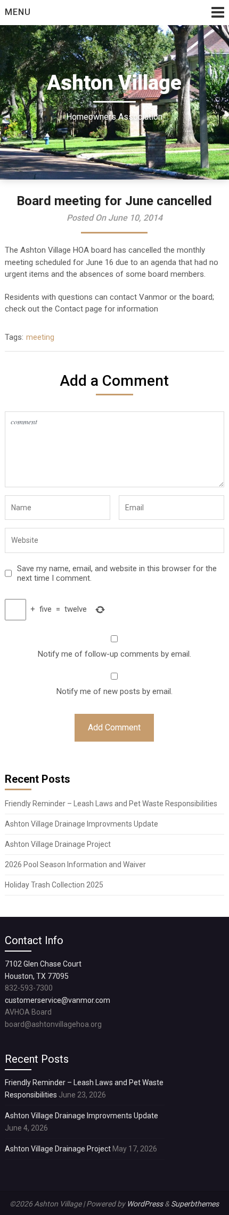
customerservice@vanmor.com (57, 1000)
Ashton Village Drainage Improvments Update (81, 824)
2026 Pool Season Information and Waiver (75, 864)
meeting (40, 337)
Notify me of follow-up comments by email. (114, 654)
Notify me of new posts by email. (114, 691)
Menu (18, 12)
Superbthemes (195, 1204)
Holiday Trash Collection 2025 (54, 885)
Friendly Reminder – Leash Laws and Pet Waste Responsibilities (111, 803)
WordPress (145, 1204)
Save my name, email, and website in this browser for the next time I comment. (117, 573)
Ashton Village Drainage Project (58, 844)
